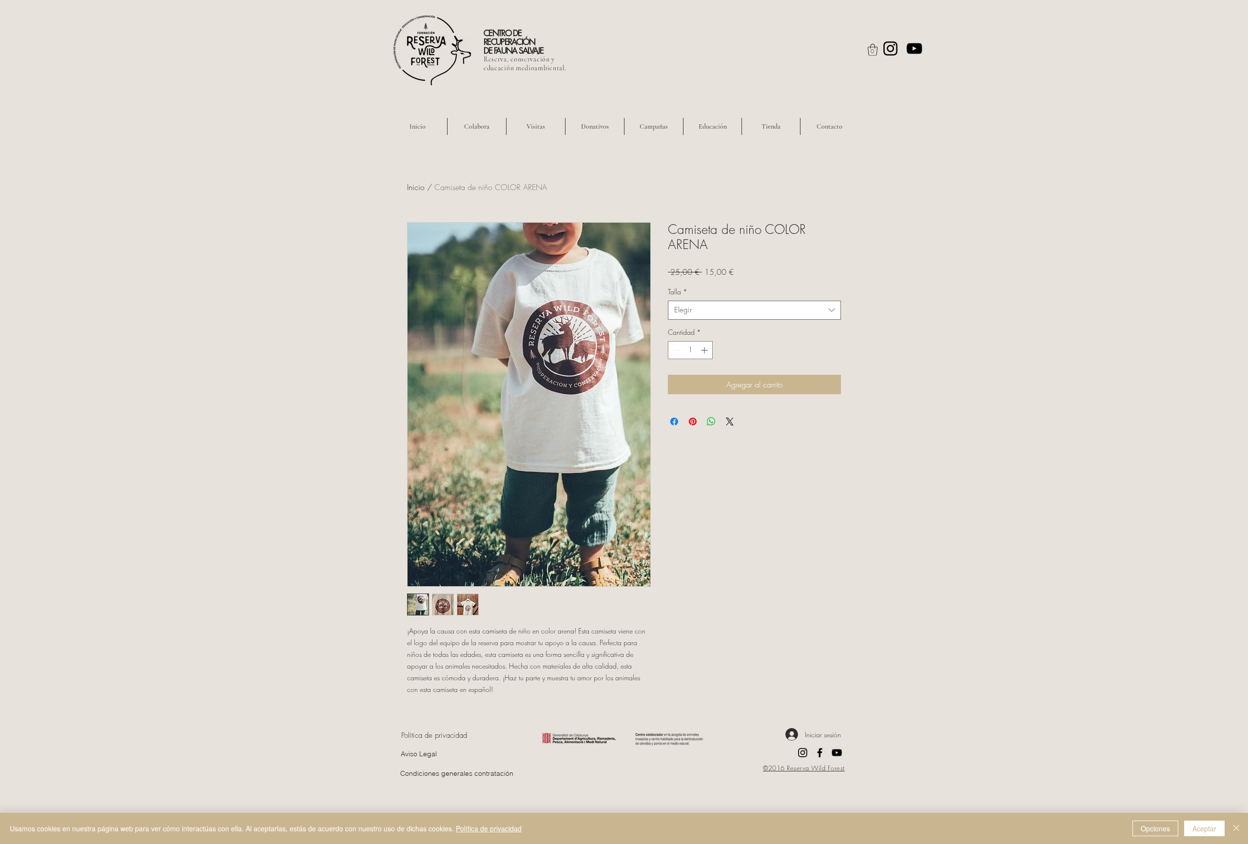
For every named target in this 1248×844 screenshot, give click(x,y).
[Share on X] (730, 421)
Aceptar (1204, 828)
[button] (873, 50)
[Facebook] (820, 753)
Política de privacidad (489, 828)
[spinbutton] (690, 350)
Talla (677, 291)
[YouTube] (914, 48)
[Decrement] (675, 350)
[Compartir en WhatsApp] (711, 421)
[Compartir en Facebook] (674, 421)
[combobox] (754, 310)
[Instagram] (890, 48)
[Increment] (705, 350)
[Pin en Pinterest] (693, 421)
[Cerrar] (1236, 828)
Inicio (416, 187)
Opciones (1155, 828)
